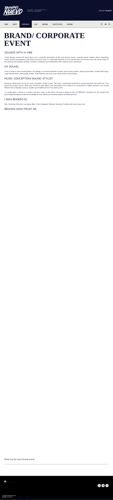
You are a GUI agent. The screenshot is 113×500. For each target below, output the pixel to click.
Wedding (45, 24)
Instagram (30, 497)
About (15, 24)
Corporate (25, 24)
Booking (70, 24)
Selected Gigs (57, 24)
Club (35, 24)
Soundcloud (6, 498)
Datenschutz (23, 497)
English (109, 10)
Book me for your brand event (19, 459)
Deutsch (102, 10)
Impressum (16, 497)
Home (6, 24)
